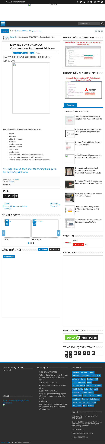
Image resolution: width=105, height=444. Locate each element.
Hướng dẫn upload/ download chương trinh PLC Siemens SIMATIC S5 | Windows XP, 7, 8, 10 (88, 170)
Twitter (81, 2)
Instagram (84, 2)
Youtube (95, 2)
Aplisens (75, 379)
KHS (85, 406)
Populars (70, 105)
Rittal (94, 402)
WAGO (91, 372)
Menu (3, 23)
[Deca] (17, 228)
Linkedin (88, 2)
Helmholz (97, 386)
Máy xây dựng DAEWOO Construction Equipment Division (32, 46)
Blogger (43, 250)
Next (3, 233)
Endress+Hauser (87, 392)
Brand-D (12, 181)
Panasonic (82, 382)
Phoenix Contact (78, 386)
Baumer (85, 399)
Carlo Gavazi (94, 399)
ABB (96, 389)
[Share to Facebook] (6, 235)
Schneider (85, 376)
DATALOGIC (77, 406)
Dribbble (98, 2)
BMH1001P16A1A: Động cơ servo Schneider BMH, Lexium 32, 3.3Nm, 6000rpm (43, 31)
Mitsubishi (76, 376)
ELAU (89, 382)
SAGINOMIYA (77, 389)
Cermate (75, 392)
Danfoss (90, 379)
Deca (6, 239)
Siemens (75, 372)
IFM (96, 379)
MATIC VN (5, 442)
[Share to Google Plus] (12, 235)
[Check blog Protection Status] (82, 340)
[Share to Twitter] (9, 235)
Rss (102, 2)
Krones (98, 396)
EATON (91, 396)
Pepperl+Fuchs (84, 402)
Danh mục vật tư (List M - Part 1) (76, 111)
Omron (83, 379)
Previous (58, 233)
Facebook (77, 2)
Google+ (12, 196)
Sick (91, 389)
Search (102, 24)
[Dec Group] (45, 228)
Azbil (85, 396)
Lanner (91, 406)
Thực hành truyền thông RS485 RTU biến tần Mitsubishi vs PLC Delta (87, 209)
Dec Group (36, 239)
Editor (17, 179)
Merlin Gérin (77, 396)
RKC (74, 382)
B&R (92, 376)
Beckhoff (84, 372)
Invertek (89, 386)
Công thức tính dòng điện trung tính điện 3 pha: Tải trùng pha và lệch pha (88, 131)
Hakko (74, 402)
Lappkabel (76, 399)
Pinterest (91, 2)
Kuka (86, 389)
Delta (98, 376)
